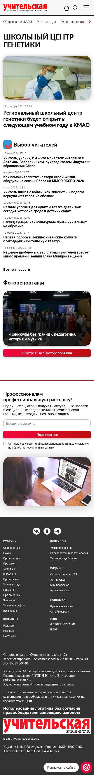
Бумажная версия (61, 606)
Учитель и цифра (14, 605)
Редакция (9, 625)
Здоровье (9, 600)
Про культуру (11, 558)
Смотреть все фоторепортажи (47, 353)
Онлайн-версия (59, 611)
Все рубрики (10, 610)
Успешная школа (73, 22)
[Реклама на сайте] (86, 767)
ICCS (53, 619)
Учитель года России (63, 558)
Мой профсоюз (59, 585)
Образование (11, 547)
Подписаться (47, 434)
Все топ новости (16, 270)
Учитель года (46, 22)
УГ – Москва (58, 579)
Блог (53, 629)
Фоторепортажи (23, 282)
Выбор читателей (35, 144)
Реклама (8, 630)
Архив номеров (60, 590)
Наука (7, 553)
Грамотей (9, 589)
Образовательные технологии (69, 553)
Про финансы (11, 595)
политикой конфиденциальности (48, 443)
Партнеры (9, 636)
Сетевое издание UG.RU (64, 574)
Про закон (9, 563)
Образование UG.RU (17, 22)
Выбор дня (10, 574)
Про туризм (10, 579)
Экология (9, 568)
